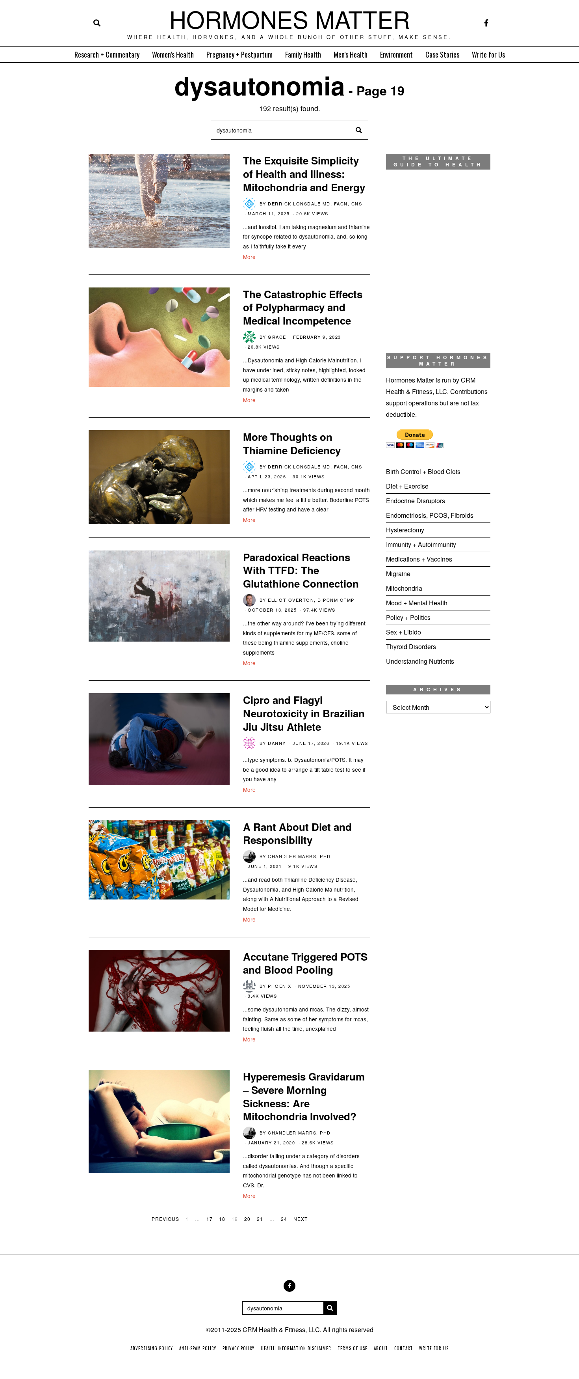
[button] (358, 130)
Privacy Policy (238, 1348)
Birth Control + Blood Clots (423, 471)
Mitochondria (404, 588)
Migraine (398, 573)
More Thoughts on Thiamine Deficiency (292, 443)
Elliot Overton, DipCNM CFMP (311, 600)
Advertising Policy (151, 1348)
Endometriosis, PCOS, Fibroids (429, 515)
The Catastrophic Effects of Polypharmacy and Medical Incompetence (302, 307)
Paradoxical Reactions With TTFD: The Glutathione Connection (301, 570)
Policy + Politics (408, 617)
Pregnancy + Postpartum (239, 54)
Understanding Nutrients (420, 661)
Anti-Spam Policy (197, 1348)
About (381, 1348)
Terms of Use (352, 1348)
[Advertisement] (438, 850)
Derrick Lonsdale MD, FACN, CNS (315, 203)
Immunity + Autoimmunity (421, 544)
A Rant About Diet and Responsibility (297, 833)
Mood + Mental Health (416, 602)
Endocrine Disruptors (415, 500)
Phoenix (279, 986)
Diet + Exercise (407, 486)
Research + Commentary (106, 54)
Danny (277, 743)
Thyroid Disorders (411, 646)
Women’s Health (173, 54)
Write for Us (488, 54)
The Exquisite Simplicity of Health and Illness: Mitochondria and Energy (304, 173)
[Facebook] (486, 23)
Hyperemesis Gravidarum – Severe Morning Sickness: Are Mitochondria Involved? (304, 1096)
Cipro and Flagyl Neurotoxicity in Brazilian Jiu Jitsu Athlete (304, 713)
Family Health (303, 54)
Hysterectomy (405, 529)
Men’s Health (350, 54)
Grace (277, 337)
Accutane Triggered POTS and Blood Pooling (305, 963)
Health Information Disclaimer (296, 1348)
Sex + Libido (403, 631)
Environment (396, 54)
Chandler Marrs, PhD (299, 856)
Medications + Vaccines (419, 559)
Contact (403, 1348)
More (249, 257)
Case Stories (442, 54)
